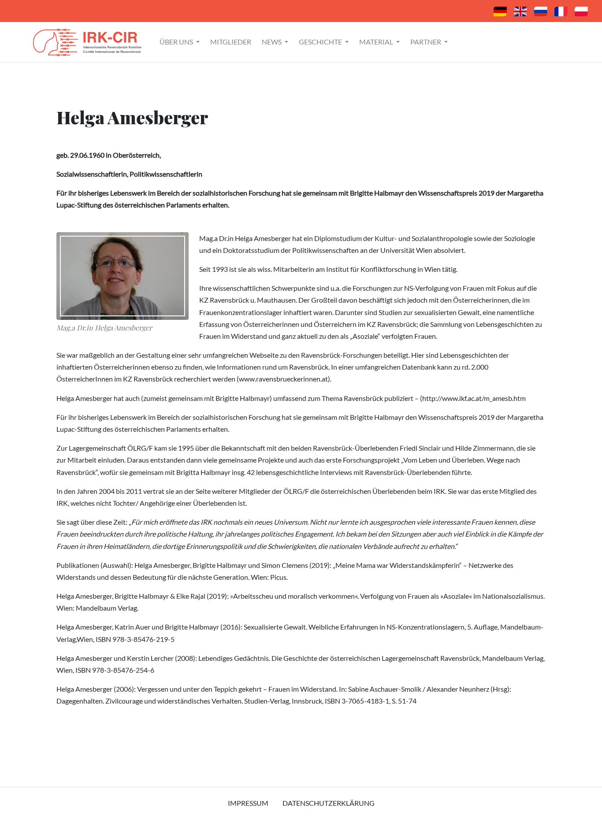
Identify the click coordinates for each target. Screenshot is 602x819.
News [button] (272, 41)
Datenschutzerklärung (328, 803)
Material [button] (376, 41)
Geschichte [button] (321, 41)
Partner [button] (426, 41)
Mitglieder (230, 41)
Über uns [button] (177, 41)
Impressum (248, 803)
